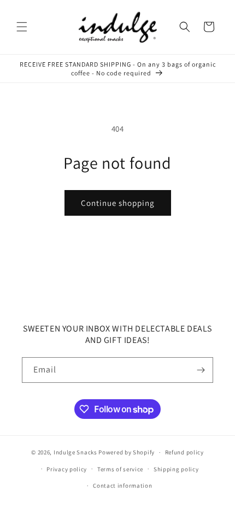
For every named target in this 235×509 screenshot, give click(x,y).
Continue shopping (118, 203)
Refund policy (184, 452)
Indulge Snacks (75, 452)
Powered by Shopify (126, 452)
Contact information (122, 485)
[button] (22, 27)
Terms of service (120, 469)
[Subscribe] (201, 370)
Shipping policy (176, 469)
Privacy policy (66, 469)
